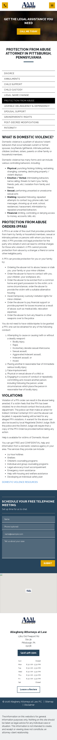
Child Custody (13, 89)
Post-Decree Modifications (21, 122)
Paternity (10, 128)
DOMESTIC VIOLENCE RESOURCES (20, 482)
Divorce (9, 73)
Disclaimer (29, 705)
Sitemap (49, 701)
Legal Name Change (16, 95)
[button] (29, 591)
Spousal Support (15, 111)
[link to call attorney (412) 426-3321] (5, 5)
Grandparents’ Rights (18, 117)
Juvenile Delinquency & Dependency (27, 106)
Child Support (13, 84)
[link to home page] (28, 5)
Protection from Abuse (19, 100)
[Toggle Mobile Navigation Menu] (52, 5)
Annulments (12, 79)
